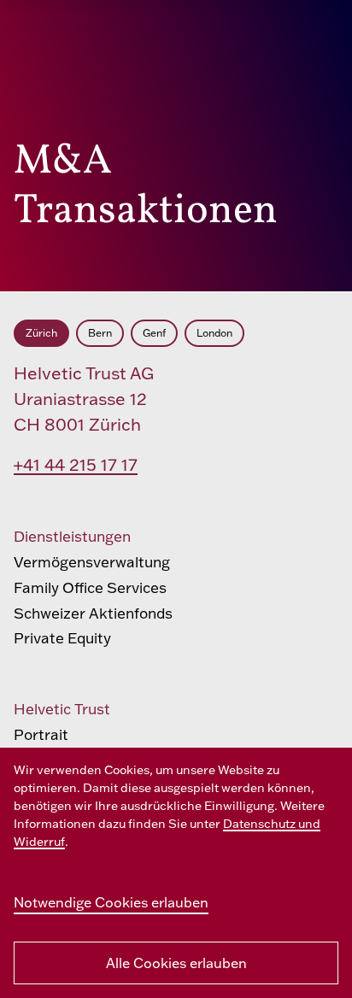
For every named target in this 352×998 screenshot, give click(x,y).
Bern (100, 332)
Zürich (41, 332)
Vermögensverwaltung (92, 562)
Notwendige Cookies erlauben (111, 902)
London (214, 332)
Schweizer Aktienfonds (93, 613)
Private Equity (62, 638)
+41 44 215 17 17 (76, 464)
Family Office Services (90, 587)
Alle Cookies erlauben (176, 963)
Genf (154, 332)
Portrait (41, 734)
